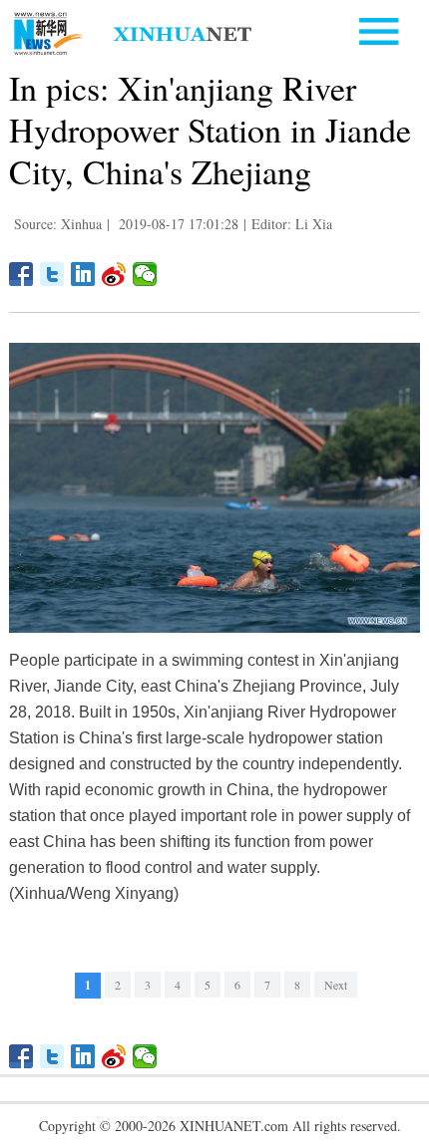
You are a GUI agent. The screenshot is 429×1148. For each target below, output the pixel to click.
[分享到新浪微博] (114, 274)
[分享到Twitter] (52, 274)
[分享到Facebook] (21, 274)
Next (335, 985)
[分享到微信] (145, 274)
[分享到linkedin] (83, 274)
